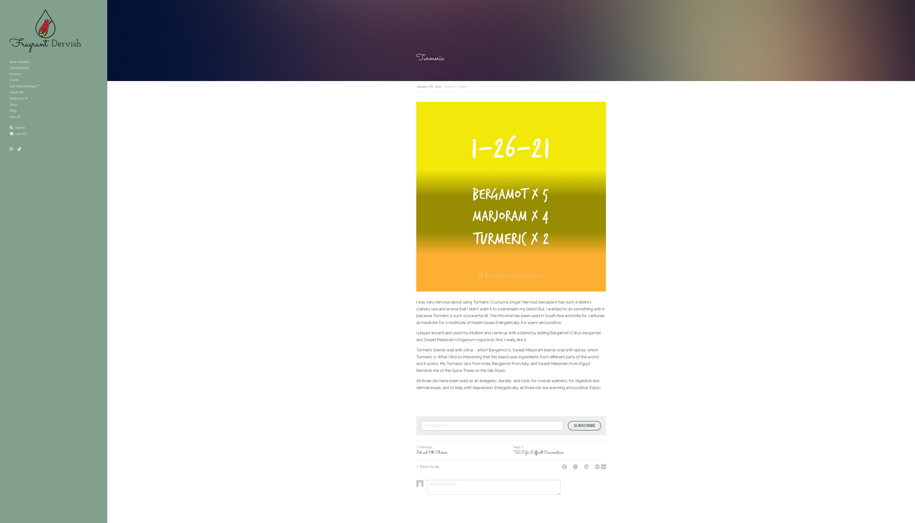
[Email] (597, 466)
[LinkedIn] (586, 466)
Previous (426, 447)
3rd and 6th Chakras (431, 453)
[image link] (45, 31)
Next (516, 447)
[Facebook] (564, 466)
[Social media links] (11, 149)
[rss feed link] (603, 466)
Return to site (429, 467)
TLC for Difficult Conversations (538, 453)
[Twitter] (575, 466)
